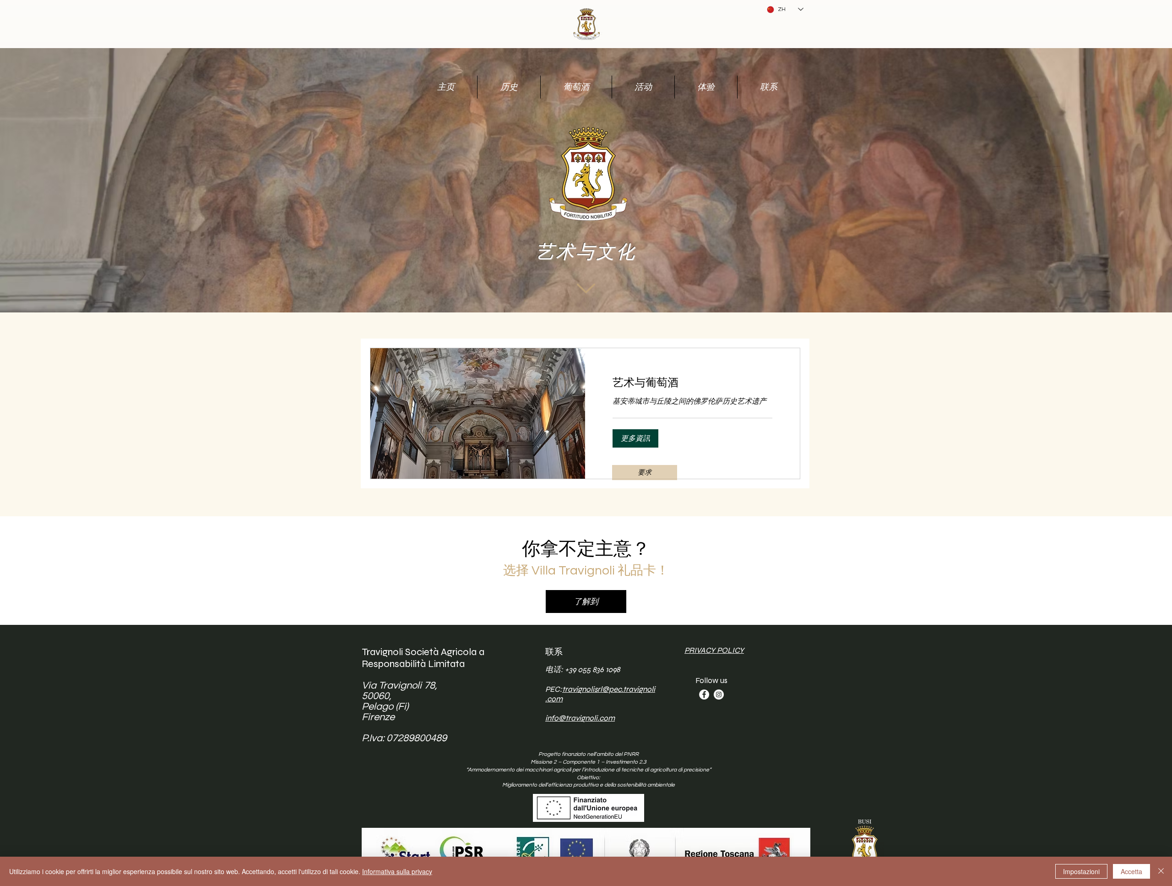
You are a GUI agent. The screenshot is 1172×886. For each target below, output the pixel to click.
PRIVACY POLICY (714, 650)
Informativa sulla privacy (397, 871)
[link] (692, 383)
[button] (635, 438)
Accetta (1131, 871)
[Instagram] (719, 694)
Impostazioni (1081, 871)
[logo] (585, 23)
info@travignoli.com (580, 718)
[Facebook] (704, 694)
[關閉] (1161, 871)
